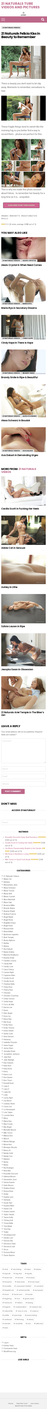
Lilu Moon (8, 1101)
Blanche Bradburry (11, 955)
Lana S (6, 1089)
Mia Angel (8, 1127)
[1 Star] (2, 224)
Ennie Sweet (9, 1031)
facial (6, 1294)
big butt (7, 1273)
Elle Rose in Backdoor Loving (17, 854)
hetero (20, 1303)
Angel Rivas (8, 920)
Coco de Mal (9, 1004)
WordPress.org (10, 1351)
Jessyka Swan (9, 1051)
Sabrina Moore (10, 1176)
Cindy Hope (28, 338)
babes (5, 216)
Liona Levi (8, 1106)
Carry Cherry (9, 969)
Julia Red (7, 1057)
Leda (6, 1095)
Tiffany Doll (8, 1220)
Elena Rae (8, 1019)
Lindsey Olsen (9, 1104)
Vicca (6, 1249)
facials (30, 1294)
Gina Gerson (9, 1036)
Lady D (6, 1086)
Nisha (6, 1165)
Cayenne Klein (9, 975)
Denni (6, 1010)
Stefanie (7, 1200)
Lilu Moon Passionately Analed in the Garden (23, 848)
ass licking (17, 1269)
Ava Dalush (28, 451)
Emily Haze (8, 1025)
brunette (15, 216)
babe (28, 1269)
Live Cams (35, 1404)
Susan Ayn (8, 1203)
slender (7, 1323)
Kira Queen (8, 1077)
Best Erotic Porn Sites (23, 1406)
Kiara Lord (8, 1074)
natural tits (8, 1311)
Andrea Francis (10, 914)
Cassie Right (9, 972)
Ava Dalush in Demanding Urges (19, 455)
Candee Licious (10, 961)
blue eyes (21, 1282)
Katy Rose (8, 1069)
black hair (8, 1277)
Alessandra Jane (10, 885)
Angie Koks (8, 926)
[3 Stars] (5, 224)
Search (42, 19)
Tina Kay (7, 1229)
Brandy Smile (28, 373)
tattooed (39, 1323)
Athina (6, 946)
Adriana (7, 882)
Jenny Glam (8, 1048)
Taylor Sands (9, 1214)
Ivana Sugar (8, 1045)
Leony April (8, 1098)
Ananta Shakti (9, 911)
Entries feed (8, 1345)
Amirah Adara (9, 908)
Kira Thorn (8, 1080)
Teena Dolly (8, 1217)
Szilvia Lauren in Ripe (13, 626)
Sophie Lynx (8, 1197)
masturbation (30, 216)
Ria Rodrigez (9, 1168)
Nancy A (7, 1150)
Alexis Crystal (29, 260)
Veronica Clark (10, 1244)
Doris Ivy (7, 1016)
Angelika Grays (10, 923)
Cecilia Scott (9, 978)
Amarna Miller (9, 905)
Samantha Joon (10, 1179)
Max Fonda (8, 1124)
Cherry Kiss (8, 990)
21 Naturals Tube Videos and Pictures (20, 5)
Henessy (7, 1039)
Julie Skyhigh (9, 1060)
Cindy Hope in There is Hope (17, 342)
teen (6, 1328)
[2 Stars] (3, 224)
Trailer (6, 1232)
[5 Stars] (8, 224)
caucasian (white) (23, 1286)
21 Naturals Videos (11, 260)
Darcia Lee (8, 1007)
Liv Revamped (9, 1109)
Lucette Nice (9, 1115)
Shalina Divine (9, 1188)
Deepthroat (9, 1290)
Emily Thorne (9, 1028)
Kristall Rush (9, 1083)
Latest (23, 15)
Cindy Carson (9, 999)
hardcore (8, 1303)
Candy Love (8, 966)
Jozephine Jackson (12, 1054)
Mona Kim (8, 1144)
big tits (29, 1273)
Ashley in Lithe (9, 587)
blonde (20, 1277)
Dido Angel (8, 1013)
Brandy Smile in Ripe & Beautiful (19, 377)
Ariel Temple (9, 937)
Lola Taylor (8, 1112)
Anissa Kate (8, 929)
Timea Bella (8, 1223)
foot (18, 1298)
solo (5, 218)
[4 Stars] (6, 224)
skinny (31, 1319)
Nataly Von (8, 1156)
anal (6, 1269)
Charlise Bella (9, 984)
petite (6, 1315)
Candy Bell (8, 964)
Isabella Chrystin (10, 1042)
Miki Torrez (8, 1133)
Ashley (6, 943)
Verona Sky (8, 1241)
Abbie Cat (8, 879)
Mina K (6, 1139)
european (39, 1290)
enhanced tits (24, 1290)
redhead (8, 1319)
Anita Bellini (8, 931)
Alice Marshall (9, 899)
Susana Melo (9, 1206)
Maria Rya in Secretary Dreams (19, 308)
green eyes (29, 1298)
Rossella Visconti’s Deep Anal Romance (21, 837)
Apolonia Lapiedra (11, 934)
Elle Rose (7, 1022)
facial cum (18, 1294)
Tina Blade (8, 1226)
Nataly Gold (8, 1153)
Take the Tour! (22, 1404)
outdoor (35, 1311)
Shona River (8, 1191)
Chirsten (7, 993)
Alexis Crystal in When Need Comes (21, 265)
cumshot (39, 1286)
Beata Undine (9, 952)
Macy (6, 1118)
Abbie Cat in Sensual (13, 548)
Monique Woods (10, 1147)
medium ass (36, 1307)
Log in (6, 1342)
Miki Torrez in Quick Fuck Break (17, 859)
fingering (8, 1298)
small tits (19, 1323)
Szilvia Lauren (9, 1211)
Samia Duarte (9, 1182)
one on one (22, 1311)
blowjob (31, 1277)
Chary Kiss (8, 987)
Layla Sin (7, 1092)
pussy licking (32, 1315)
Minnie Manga (9, 1141)
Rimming (20, 1319)
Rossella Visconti (11, 1174)
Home (10, 1404)
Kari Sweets (8, 1063)
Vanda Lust (8, 1238)
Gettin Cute (8, 1034)
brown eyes (34, 1282)
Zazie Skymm (9, 1255)
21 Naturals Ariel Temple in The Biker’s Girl (22, 714)
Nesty (6, 1162)
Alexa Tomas (9, 891)
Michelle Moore (10, 1130)
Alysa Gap (8, 902)
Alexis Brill (8, 894)
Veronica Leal (9, 1246)
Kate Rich (7, 1066)
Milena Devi (8, 1136)
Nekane (7, 1159)
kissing (30, 1303)
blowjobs (8, 1282)
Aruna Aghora (9, 940)
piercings (18, 1315)
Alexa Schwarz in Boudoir (15, 420)
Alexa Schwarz (30, 416)
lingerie (7, 1307)
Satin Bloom (9, 1185)
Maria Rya (27, 303)
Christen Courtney (11, 996)
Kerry (6, 1071)
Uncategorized (9, 1235)
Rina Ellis (7, 1171)
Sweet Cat (8, 1209)
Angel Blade (8, 917)
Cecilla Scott (9, 981)
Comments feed (10, 1348)
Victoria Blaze (9, 1252)
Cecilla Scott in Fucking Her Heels (20, 508)
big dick (18, 1273)
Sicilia (6, 1194)
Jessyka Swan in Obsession (17, 669)
